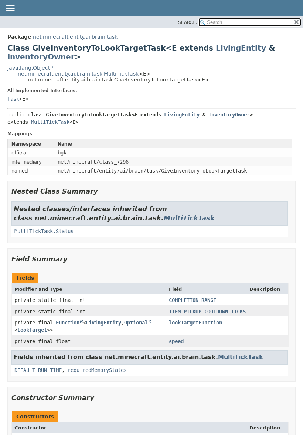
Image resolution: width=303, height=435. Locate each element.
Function (67, 323)
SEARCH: (187, 22)
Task (13, 99)
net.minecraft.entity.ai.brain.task (75, 37)
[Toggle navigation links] (10, 9)
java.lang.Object (28, 68)
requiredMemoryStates (97, 370)
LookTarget (32, 330)
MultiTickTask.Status (44, 231)
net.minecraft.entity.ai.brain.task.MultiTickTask (78, 74)
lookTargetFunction (195, 323)
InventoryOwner (41, 56)
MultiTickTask (50, 122)
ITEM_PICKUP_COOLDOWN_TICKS (207, 311)
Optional (136, 323)
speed (176, 341)
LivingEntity (241, 48)
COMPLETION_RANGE (192, 300)
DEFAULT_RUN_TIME (38, 370)
